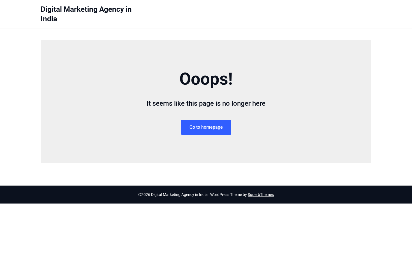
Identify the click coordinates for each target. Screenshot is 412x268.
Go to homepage (206, 127)
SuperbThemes (261, 194)
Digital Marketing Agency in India (86, 14)
